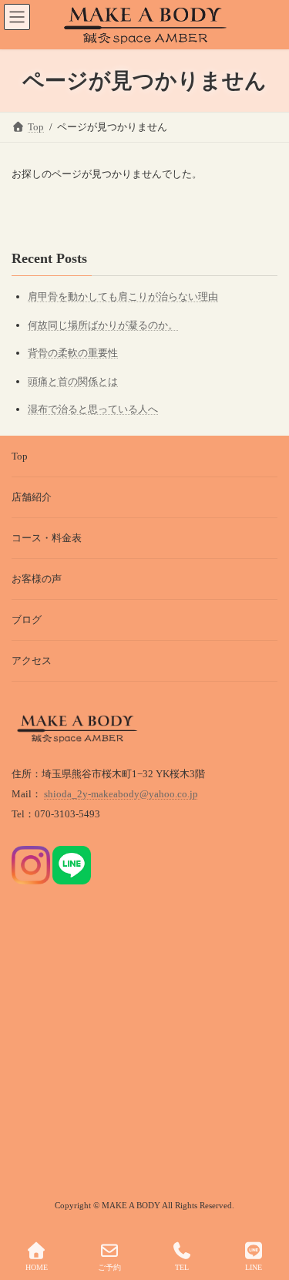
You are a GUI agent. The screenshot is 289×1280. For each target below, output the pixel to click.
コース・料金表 (47, 538)
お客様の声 (37, 578)
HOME (36, 1267)
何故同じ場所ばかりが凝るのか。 (103, 325)
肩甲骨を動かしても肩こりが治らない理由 (123, 296)
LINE (253, 1267)
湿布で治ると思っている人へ (93, 409)
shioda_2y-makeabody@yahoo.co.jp (121, 794)
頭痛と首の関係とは (73, 381)
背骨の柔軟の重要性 (73, 353)
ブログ (27, 619)
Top (20, 456)
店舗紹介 (32, 497)
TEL (182, 1267)
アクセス (32, 660)
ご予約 (109, 1267)
